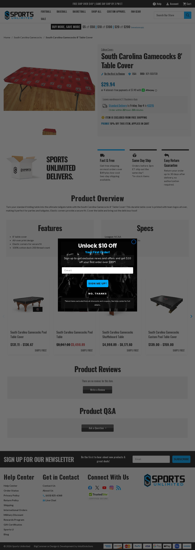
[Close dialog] (134, 242)
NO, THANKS (97, 293)
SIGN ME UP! (97, 283)
